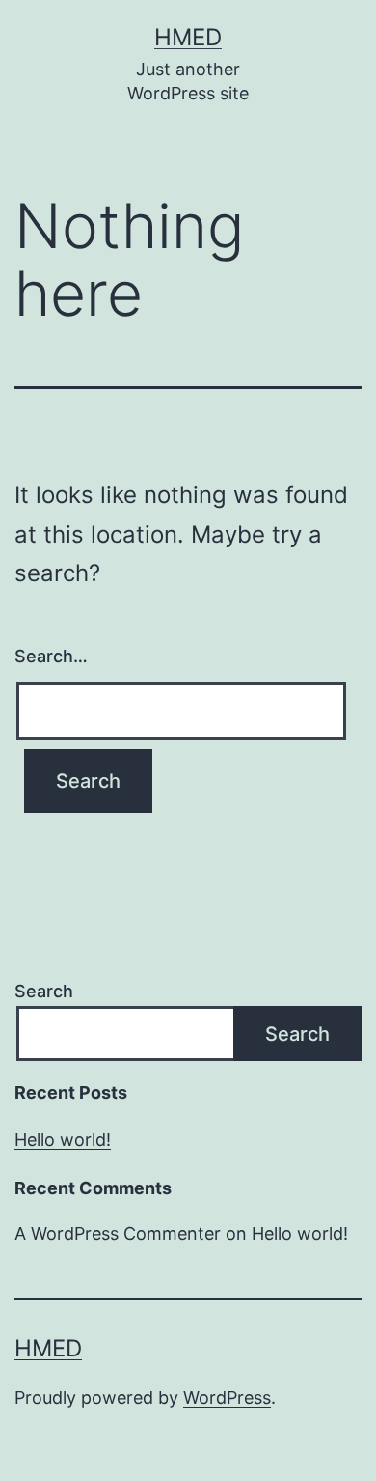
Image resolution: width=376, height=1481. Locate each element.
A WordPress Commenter (117, 1233)
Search (43, 991)
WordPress (227, 1397)
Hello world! (62, 1140)
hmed (188, 37)
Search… (51, 656)
